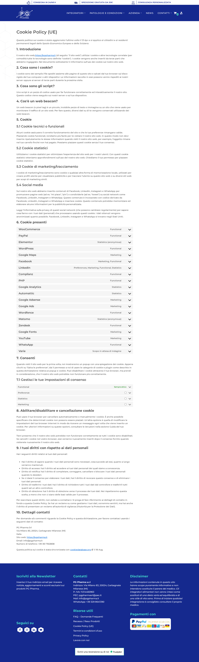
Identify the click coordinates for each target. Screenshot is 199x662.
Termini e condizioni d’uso (87, 630)
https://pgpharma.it (45, 55)
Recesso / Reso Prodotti (86, 621)
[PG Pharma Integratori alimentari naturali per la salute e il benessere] (24, 13)
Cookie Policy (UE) (83, 626)
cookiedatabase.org (80, 549)
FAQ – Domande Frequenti (88, 616)
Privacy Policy (81, 635)
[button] (85, 13)
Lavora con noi (81, 640)
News (150, 13)
